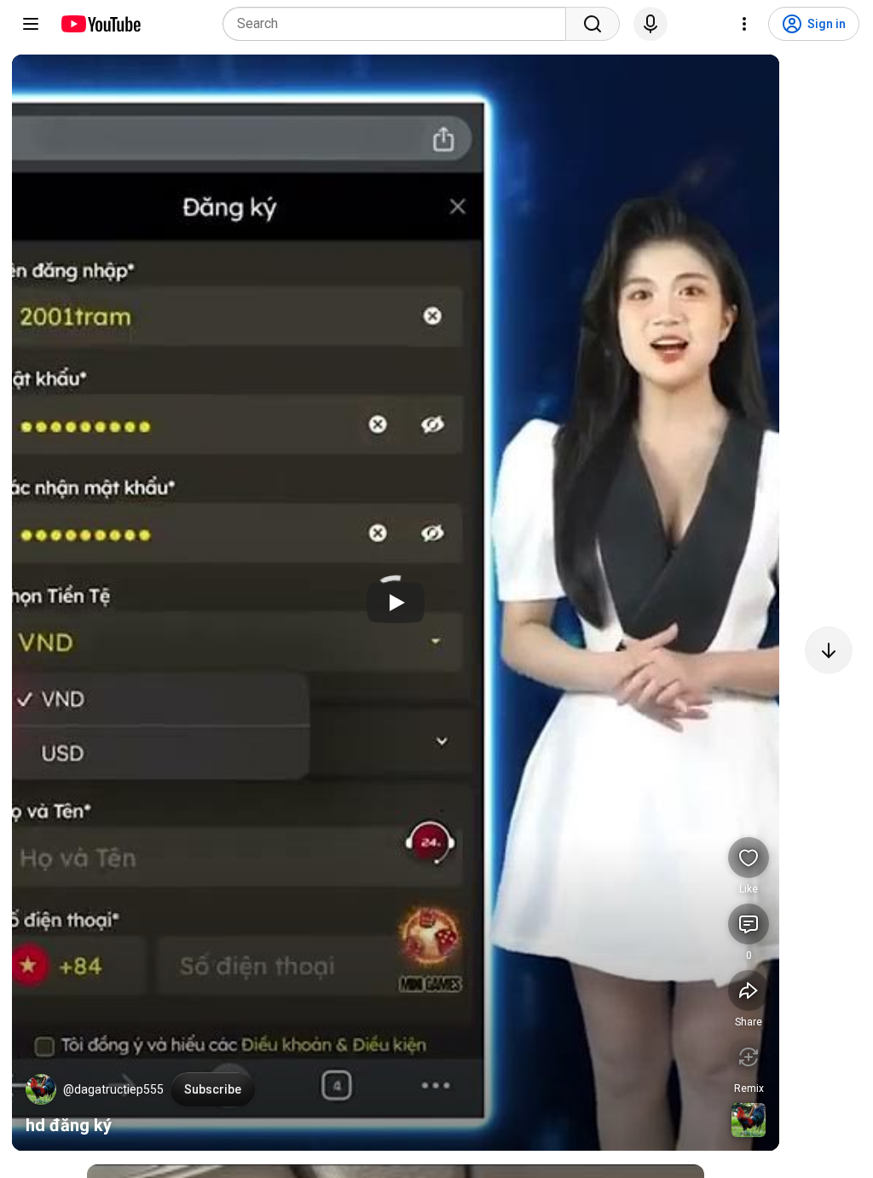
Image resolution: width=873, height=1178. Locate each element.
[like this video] (748, 857)
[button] (41, 1089)
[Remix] (748, 1057)
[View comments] (748, 924)
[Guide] (30, 24)
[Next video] (829, 650)
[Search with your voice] (650, 24)
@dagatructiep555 (113, 1089)
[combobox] (399, 24)
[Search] (592, 24)
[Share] (748, 990)
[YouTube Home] (100, 24)
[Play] (396, 602)
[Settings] (744, 24)
